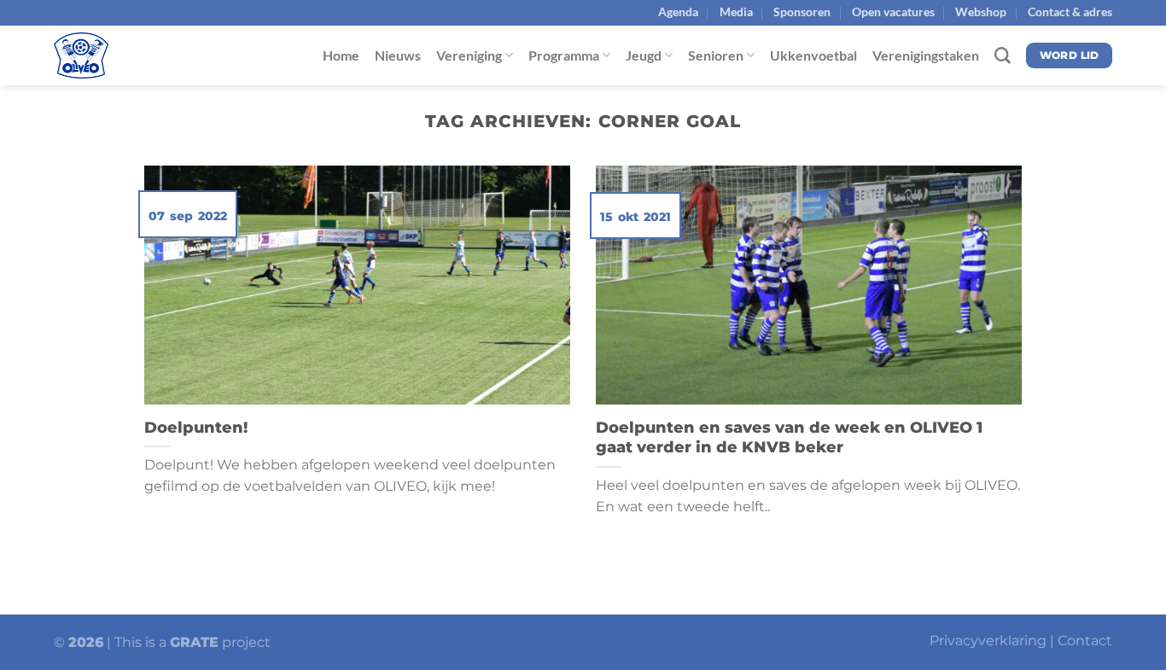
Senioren (715, 55)
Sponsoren (802, 11)
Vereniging (469, 55)
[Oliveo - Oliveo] (139, 55)
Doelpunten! (196, 427)
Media (736, 11)
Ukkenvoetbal (813, 55)
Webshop (980, 11)
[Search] (1002, 56)
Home (341, 55)
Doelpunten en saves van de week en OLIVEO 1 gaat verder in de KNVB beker (789, 437)
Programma (563, 55)
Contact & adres (1070, 11)
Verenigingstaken (925, 55)
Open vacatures (893, 11)
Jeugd (644, 55)
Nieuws (398, 55)
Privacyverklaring (988, 640)
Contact (1085, 640)
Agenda (678, 11)
